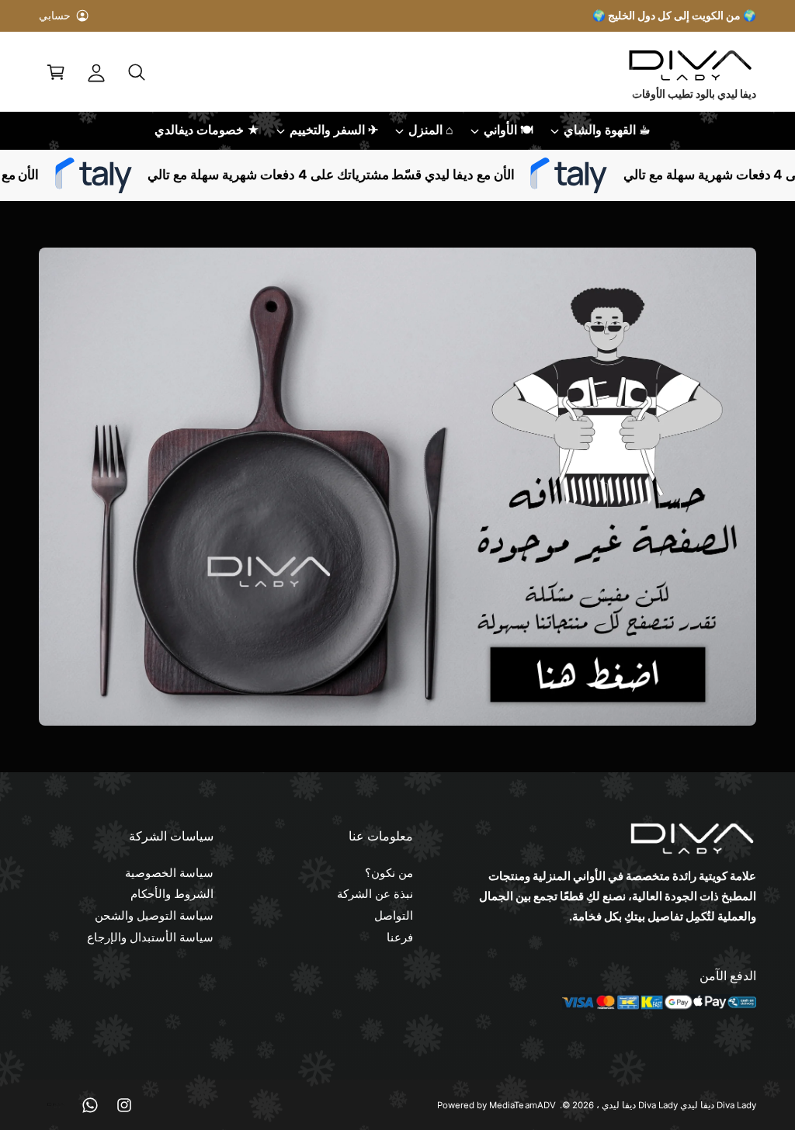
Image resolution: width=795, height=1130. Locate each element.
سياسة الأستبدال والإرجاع (150, 938)
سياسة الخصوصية (169, 873)
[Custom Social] (56, 1105)
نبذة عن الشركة (375, 894)
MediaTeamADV (522, 1105)
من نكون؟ (389, 873)
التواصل (393, 916)
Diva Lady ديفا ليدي (640, 1105)
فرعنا (400, 938)
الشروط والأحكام (172, 894)
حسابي (55, 15)
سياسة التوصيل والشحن (154, 916)
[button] (136, 72)
